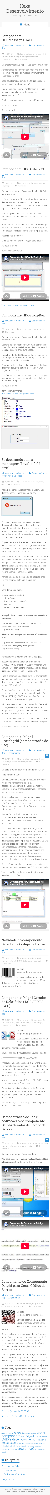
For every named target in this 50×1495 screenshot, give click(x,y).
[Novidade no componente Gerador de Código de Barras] (8, 969)
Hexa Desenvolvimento (25, 8)
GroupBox (40, 329)
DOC (3, 1023)
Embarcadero (27, 961)
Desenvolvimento (39, 473)
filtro (8, 762)
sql (3, 484)
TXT (10, 1025)
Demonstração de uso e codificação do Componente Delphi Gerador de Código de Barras (24, 1123)
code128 (28, 1143)
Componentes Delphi (11, 1466)
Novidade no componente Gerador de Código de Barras (24, 942)
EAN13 (19, 961)
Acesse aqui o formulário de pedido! (18, 1416)
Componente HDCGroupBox (23, 315)
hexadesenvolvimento (14, 45)
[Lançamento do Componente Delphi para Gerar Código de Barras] (8, 1311)
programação (6, 59)
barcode (22, 958)
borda (21, 329)
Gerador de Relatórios (22, 1023)
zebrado (29, 762)
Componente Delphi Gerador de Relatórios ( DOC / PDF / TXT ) (24, 1001)
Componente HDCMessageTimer (17, 38)
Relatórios (5, 1025)
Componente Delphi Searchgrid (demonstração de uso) (25, 741)
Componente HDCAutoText (23, 169)
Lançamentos (14, 753)
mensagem (17, 57)
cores (35, 329)
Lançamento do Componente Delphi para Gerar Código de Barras (24, 1285)
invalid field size (33, 482)
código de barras (31, 958)
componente (37, 54)
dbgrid (41, 759)
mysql (41, 482)
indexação (13, 762)
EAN (15, 961)
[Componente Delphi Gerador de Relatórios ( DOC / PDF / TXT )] (8, 1030)
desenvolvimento (7, 57)
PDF (31, 1023)
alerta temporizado (25, 54)
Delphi (44, 54)
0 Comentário (22, 59)
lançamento (22, 762)
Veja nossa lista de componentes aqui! (19, 305)
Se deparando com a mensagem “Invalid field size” (21, 463)
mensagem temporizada (30, 57)
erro (25, 482)
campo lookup (24, 759)
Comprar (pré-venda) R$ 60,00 (15, 1411)
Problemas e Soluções (12, 476)
